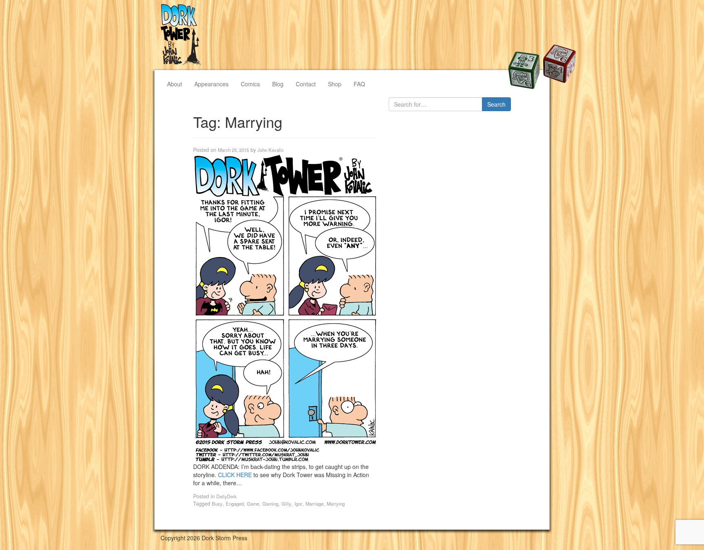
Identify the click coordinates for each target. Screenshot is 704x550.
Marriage (314, 503)
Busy (217, 503)
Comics (250, 84)
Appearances (211, 84)
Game (253, 503)
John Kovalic (270, 150)
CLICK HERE (235, 475)
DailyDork (226, 496)
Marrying (336, 503)
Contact (306, 84)
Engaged (235, 503)
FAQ (359, 84)
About (174, 84)
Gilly (286, 503)
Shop (334, 84)
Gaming (270, 503)
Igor (298, 503)
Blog (278, 84)
